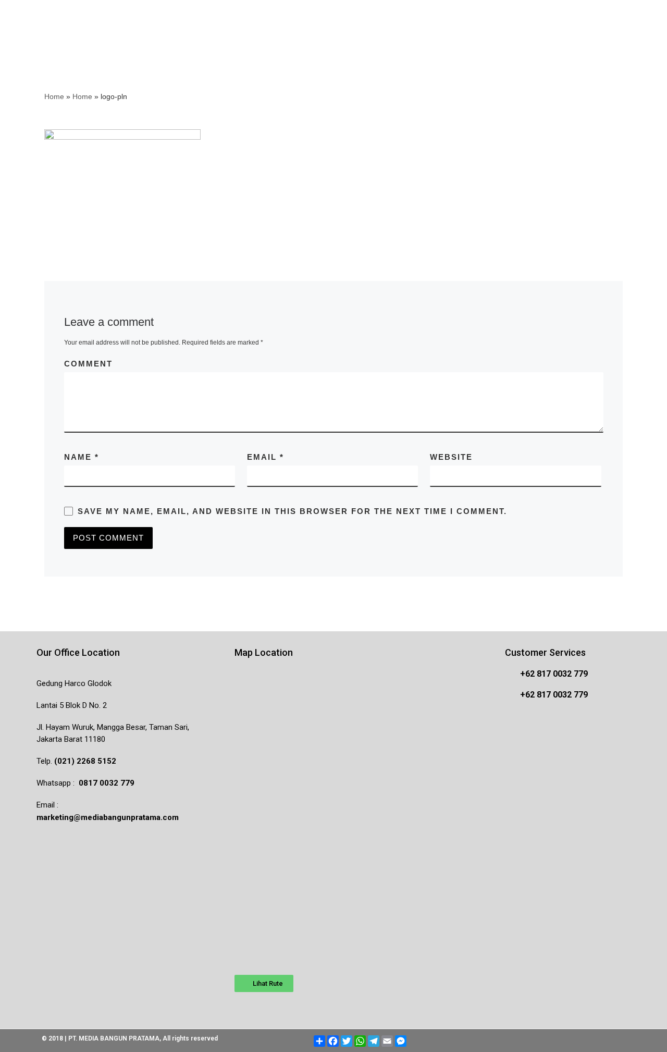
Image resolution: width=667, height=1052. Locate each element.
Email (265, 456)
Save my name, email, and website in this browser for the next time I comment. (292, 511)
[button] (263, 983)
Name (81, 456)
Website (451, 456)
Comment (88, 363)
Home (54, 96)
